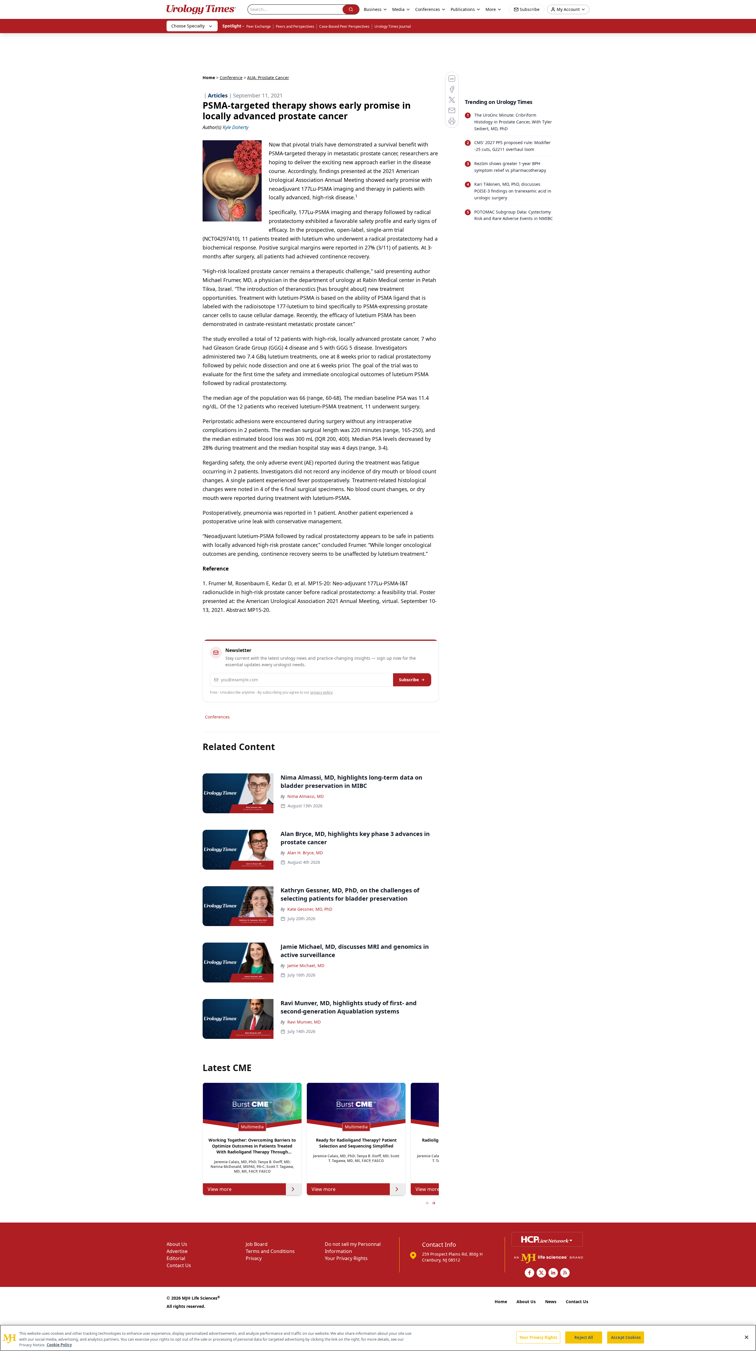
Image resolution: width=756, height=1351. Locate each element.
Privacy (254, 1258)
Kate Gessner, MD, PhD (309, 909)
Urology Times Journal (392, 26)
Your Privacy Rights (346, 1258)
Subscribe (409, 679)
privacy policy (321, 692)
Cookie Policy (59, 1344)
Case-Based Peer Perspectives (344, 26)
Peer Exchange (258, 26)
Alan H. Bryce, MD (305, 852)
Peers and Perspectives (295, 26)
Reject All (583, 1337)
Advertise (177, 1251)
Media (398, 9)
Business (373, 9)
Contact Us (179, 1265)
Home (209, 77)
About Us (177, 1244)
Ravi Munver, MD (304, 1022)
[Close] (746, 1337)
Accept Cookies (626, 1337)
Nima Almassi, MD (305, 796)
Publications (463, 9)
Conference (231, 77)
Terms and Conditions (270, 1251)
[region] (378, 1338)
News (550, 1301)
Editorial (176, 1258)
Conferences (427, 9)
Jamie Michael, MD (305, 965)
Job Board (257, 1244)
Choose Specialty (188, 26)
